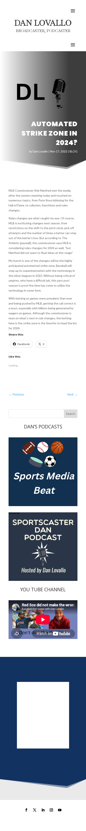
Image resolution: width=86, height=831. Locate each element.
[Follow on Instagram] (51, 810)
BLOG (73, 151)
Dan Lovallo (40, 151)
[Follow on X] (34, 810)
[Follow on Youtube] (59, 810)
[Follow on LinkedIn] (43, 810)
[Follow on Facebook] (26, 810)
